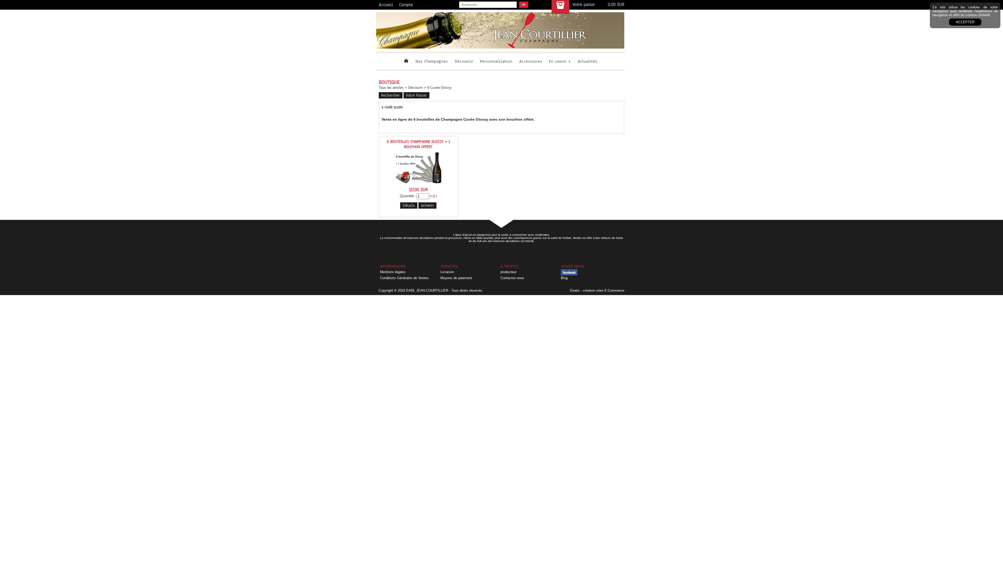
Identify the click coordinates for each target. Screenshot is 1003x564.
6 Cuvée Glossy (439, 88)
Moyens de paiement (456, 278)
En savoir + (560, 61)
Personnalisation (496, 61)
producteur (508, 272)
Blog (564, 278)
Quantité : (408, 196)
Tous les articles (391, 88)
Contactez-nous (512, 278)
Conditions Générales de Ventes (404, 278)
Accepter (965, 22)
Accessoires (530, 61)
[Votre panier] (560, 7)
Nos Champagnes (432, 61)
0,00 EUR (616, 5)
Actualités (587, 61)
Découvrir (464, 61)
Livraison (447, 272)
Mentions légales (393, 272)
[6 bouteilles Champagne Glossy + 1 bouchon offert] (418, 185)
